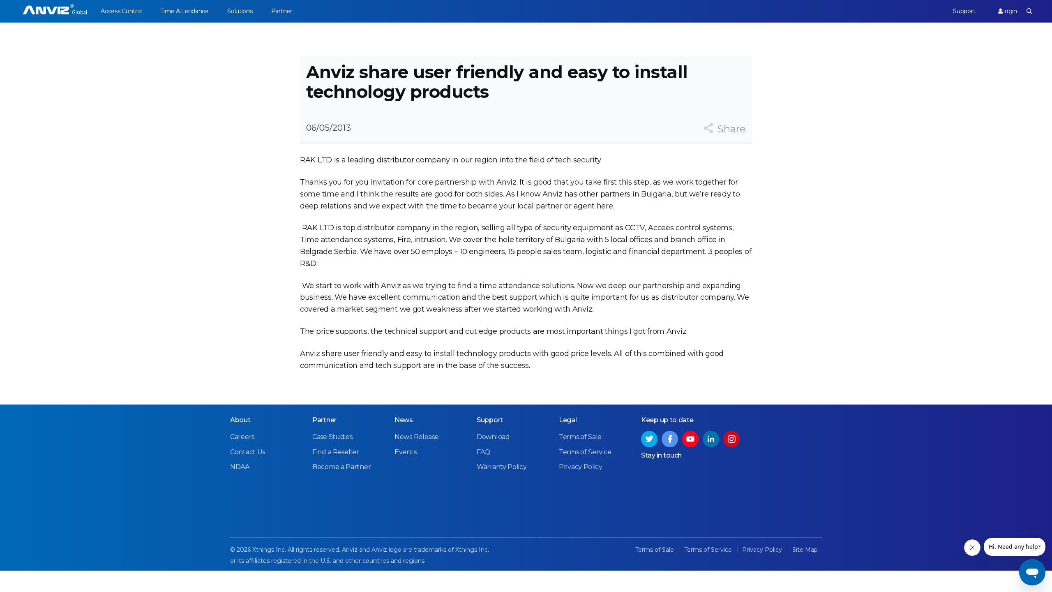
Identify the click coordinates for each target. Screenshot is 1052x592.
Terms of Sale (580, 437)
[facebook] (670, 439)
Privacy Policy (580, 467)
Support (964, 11)
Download (493, 437)
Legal (568, 420)
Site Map (805, 549)
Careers (242, 437)
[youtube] (690, 439)
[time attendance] (55, 11)
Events (405, 452)
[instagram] (731, 439)
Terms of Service (585, 452)
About (240, 420)
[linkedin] (711, 439)
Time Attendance (184, 11)
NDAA (239, 467)
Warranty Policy (502, 467)
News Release (416, 437)
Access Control (121, 11)
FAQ (483, 452)
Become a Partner (341, 467)
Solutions (239, 11)
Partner (281, 11)
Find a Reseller (335, 452)
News (403, 420)
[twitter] (649, 439)
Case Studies (332, 437)
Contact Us (247, 452)
